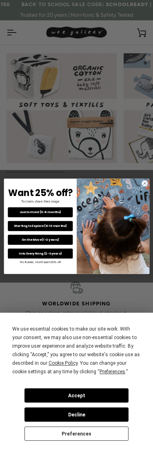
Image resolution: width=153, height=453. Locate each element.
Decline (76, 415)
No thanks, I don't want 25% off (40, 262)
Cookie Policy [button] (63, 363)
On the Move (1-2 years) (40, 239)
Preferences (76, 434)
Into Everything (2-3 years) (40, 253)
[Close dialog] (144, 183)
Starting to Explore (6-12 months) (40, 226)
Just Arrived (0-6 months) (40, 212)
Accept (76, 396)
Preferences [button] (112, 372)
